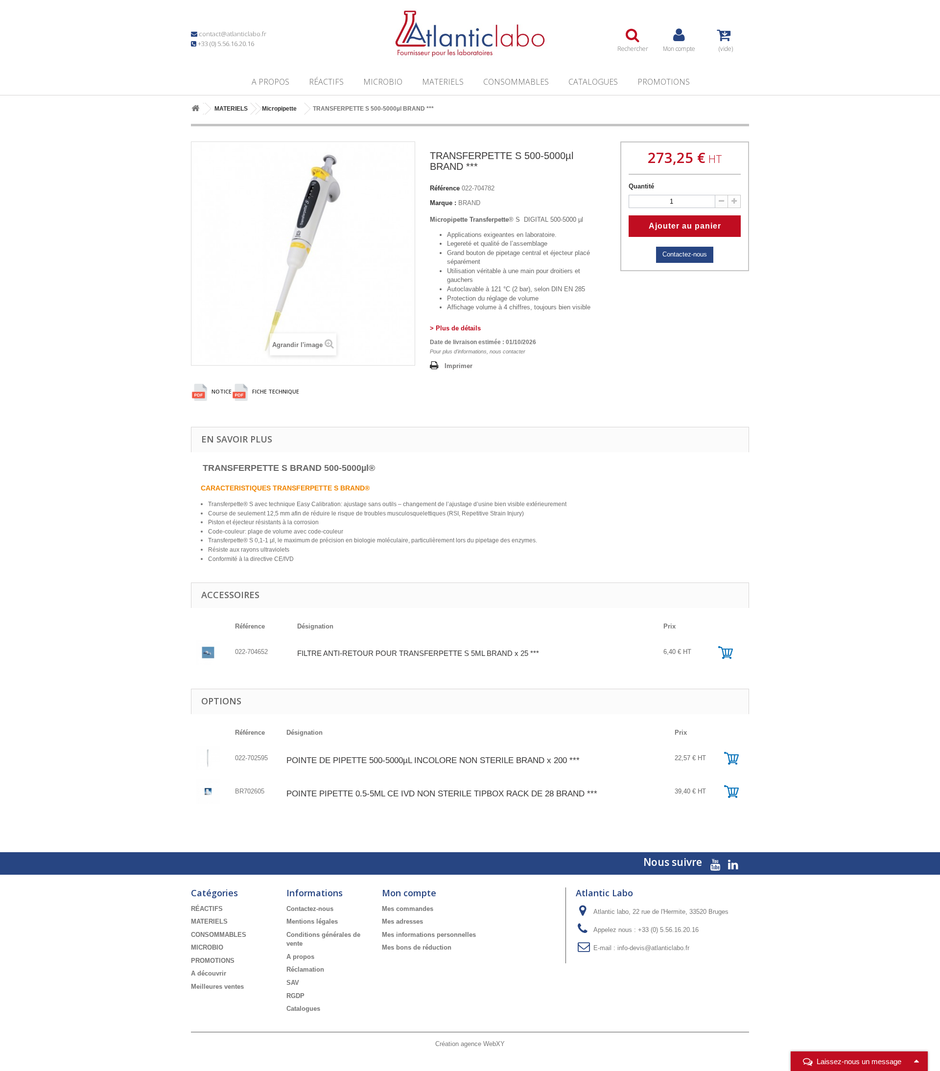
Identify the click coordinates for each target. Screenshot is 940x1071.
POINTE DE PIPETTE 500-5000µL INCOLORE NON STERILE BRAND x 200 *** (433, 760)
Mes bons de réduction (416, 947)
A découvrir (208, 973)
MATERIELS (443, 81)
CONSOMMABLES (516, 81)
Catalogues (593, 81)
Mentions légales (312, 921)
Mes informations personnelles (429, 934)
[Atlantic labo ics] (470, 34)
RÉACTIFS (326, 81)
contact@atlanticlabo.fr (232, 33)
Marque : (443, 203)
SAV (292, 982)
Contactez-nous (684, 254)
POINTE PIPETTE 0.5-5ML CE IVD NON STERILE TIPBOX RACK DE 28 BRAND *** (441, 793)
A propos (270, 81)
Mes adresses (402, 921)
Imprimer (458, 366)
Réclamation (305, 969)
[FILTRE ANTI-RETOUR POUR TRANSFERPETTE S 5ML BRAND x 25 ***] (208, 651)
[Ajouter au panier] (725, 651)
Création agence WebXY (470, 1044)
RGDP (295, 996)
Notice (221, 391)
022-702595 (251, 758)
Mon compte (409, 893)
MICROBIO (382, 81)
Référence (445, 188)
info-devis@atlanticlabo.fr (653, 948)
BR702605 (249, 791)
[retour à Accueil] (195, 109)
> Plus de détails (455, 328)
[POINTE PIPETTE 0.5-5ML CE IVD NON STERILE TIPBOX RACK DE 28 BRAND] (208, 791)
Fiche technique (275, 391)
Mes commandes (407, 908)
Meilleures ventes (217, 986)
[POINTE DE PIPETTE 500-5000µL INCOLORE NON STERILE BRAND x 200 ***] (208, 758)
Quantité (641, 186)
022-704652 (251, 651)
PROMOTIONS (663, 81)
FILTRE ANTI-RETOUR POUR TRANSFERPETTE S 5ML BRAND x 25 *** (418, 653)
